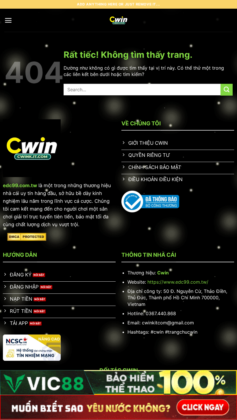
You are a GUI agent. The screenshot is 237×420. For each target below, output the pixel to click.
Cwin (163, 273)
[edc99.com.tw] (118, 20)
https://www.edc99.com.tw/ (177, 282)
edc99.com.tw (20, 185)
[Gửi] (227, 90)
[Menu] (8, 20)
